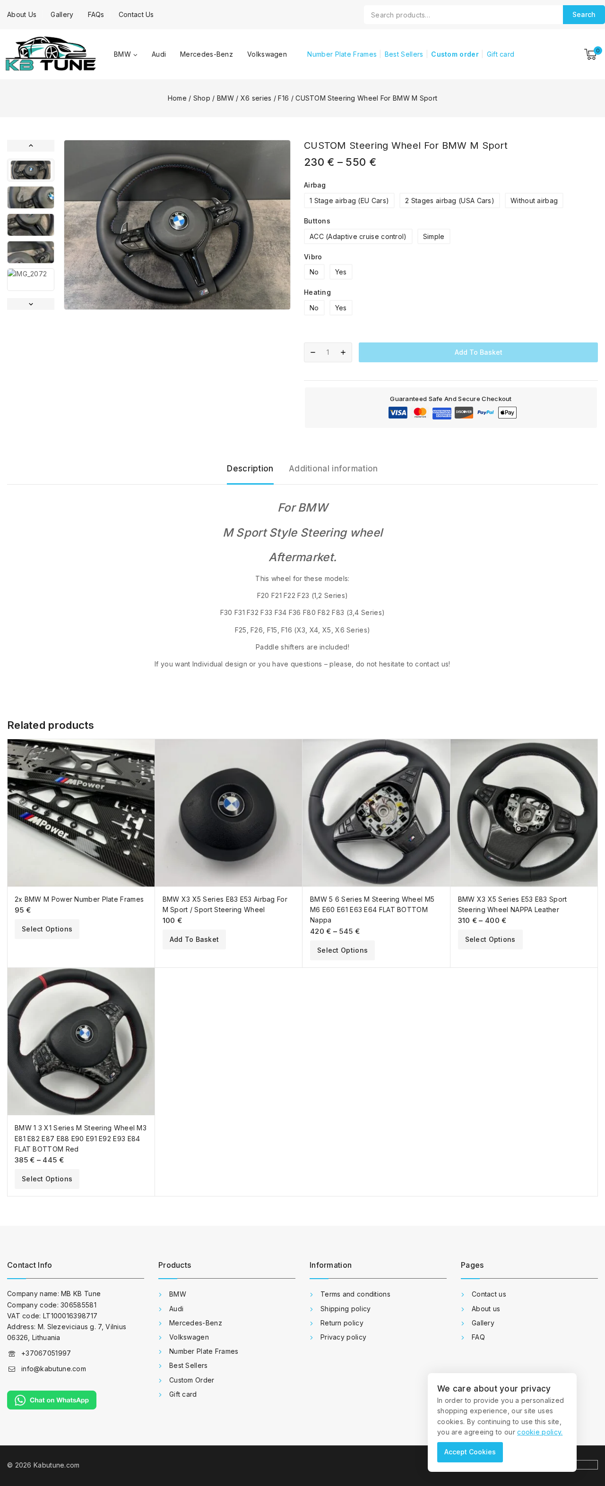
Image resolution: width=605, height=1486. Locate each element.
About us (486, 1309)
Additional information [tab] (333, 468)
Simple (434, 236)
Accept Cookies (470, 1452)
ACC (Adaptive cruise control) (358, 236)
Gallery (62, 14)
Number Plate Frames (342, 54)
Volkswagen (267, 54)
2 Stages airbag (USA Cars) (449, 200)
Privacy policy (343, 1337)
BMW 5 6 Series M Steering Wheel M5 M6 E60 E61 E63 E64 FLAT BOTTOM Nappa (372, 909)
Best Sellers (404, 54)
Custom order (455, 54)
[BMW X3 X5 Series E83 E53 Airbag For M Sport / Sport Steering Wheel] (229, 813)
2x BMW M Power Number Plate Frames (79, 899)
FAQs (96, 14)
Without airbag (534, 200)
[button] (30, 170)
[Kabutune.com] (50, 54)
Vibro (313, 257)
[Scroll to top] (583, 1435)
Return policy (341, 1323)
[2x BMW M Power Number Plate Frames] (81, 813)
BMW (177, 1294)
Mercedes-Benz (206, 54)
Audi (159, 54)
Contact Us (136, 14)
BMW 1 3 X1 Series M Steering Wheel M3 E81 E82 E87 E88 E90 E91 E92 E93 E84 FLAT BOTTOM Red (81, 1138)
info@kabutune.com (53, 1369)
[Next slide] (30, 304)
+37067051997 (46, 1353)
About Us (21, 14)
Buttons (317, 221)
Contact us (489, 1294)
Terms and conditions (355, 1294)
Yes (341, 272)
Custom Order (192, 1380)
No (314, 272)
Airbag (315, 185)
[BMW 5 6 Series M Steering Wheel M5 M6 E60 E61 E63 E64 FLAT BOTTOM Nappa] (376, 813)
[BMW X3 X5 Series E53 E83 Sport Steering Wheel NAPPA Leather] (524, 813)
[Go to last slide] (30, 146)
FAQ (478, 1337)
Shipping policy (345, 1309)
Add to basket (478, 352)
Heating (317, 292)
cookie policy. (539, 1432)
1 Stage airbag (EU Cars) (349, 200)
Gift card (501, 54)
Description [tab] (250, 468)
